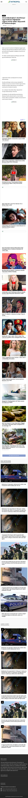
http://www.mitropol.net (12, 790)
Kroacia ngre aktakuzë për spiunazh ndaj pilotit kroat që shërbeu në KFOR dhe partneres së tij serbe (14, 563)
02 (2, 481)
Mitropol (4, 25)
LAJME (4, 15)
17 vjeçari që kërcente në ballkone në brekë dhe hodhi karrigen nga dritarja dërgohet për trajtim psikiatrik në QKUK (14, 589)
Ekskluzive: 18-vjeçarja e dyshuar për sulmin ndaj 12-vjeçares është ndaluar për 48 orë (14, 485)
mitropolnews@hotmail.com (11, 789)
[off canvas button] (1, 2)
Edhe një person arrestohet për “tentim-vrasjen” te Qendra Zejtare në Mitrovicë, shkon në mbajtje (14, 615)
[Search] (26, 2)
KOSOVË (6, 481)
